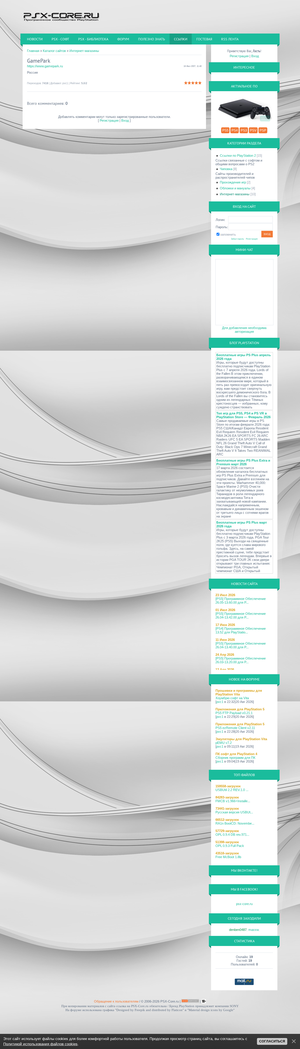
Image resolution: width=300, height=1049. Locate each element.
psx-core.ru (244, 904)
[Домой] (61, 16)
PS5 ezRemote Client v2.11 (235, 728)
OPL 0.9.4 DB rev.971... (232, 834)
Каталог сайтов (54, 51)
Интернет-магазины (84, 51)
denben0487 (238, 930)
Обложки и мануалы (235, 188)
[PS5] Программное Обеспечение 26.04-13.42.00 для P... (240, 615)
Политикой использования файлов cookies (40, 1044)
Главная (33, 51)
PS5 (225, 130)
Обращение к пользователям (116, 1001)
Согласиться (272, 1041)
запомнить (228, 234)
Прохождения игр (233, 182)
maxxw (253, 930)
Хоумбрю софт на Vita (232, 698)
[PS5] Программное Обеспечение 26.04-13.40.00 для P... (240, 645)
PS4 (234, 130)
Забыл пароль (237, 239)
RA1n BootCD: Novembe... (234, 823)
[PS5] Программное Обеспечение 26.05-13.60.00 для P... (240, 600)
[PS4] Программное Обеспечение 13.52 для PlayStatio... (240, 630)
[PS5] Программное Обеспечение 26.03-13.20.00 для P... (240, 660)
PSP (263, 130)
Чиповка (226, 169)
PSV (253, 130)
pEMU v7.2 (223, 743)
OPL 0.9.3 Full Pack (229, 846)
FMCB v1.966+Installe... (232, 801)
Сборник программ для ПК (235, 757)
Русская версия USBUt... (234, 812)
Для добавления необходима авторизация (244, 329)
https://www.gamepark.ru (45, 66)
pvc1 (65, 83)
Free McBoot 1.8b (228, 857)
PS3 (244, 130)
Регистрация (109, 120)
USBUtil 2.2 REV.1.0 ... (231, 790)
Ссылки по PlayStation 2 (238, 155)
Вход (125, 120)
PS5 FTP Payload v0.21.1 (234, 713)
